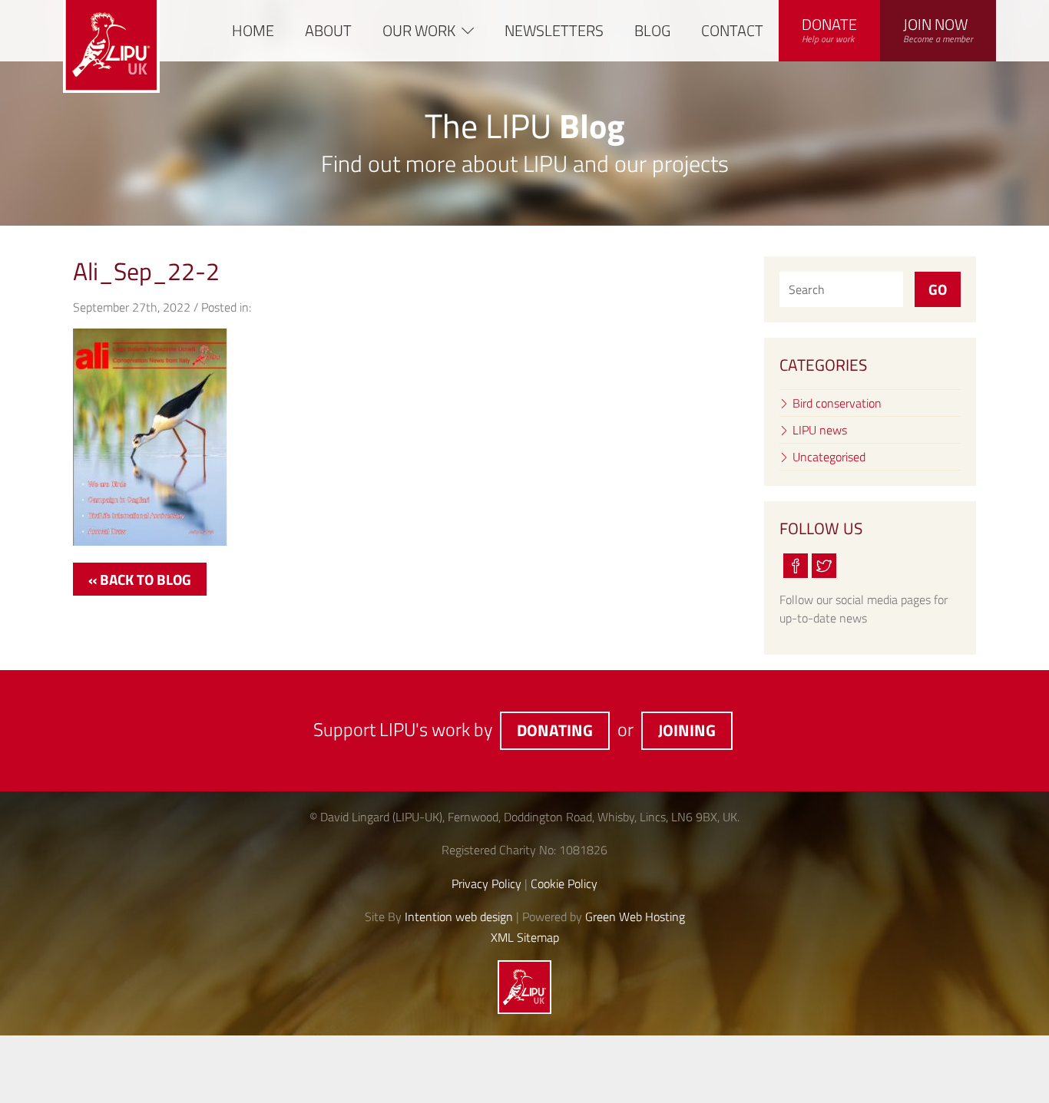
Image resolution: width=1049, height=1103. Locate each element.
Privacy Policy (486, 883)
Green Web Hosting (635, 916)
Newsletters (554, 30)
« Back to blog (139, 579)
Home (253, 30)
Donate (829, 29)
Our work (418, 30)
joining (687, 730)
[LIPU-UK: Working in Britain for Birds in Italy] (524, 1009)
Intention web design (459, 916)
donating (555, 730)
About (328, 30)
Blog (652, 30)
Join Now (938, 29)
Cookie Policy (564, 883)
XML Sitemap (525, 937)
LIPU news (820, 430)
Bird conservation (837, 403)
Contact (732, 30)
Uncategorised (829, 456)
